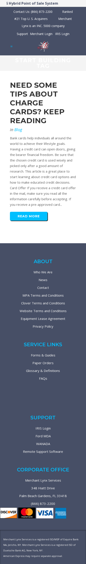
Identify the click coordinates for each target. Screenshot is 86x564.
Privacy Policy (43, 326)
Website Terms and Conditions (43, 311)
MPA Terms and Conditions (43, 295)
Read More (29, 216)
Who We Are (43, 272)
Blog (18, 129)
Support (22, 34)
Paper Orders (43, 363)
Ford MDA (43, 436)
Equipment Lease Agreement (43, 318)
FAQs (43, 378)
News (43, 280)
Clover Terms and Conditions (43, 303)
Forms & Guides (43, 355)
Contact (43, 287)
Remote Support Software (43, 451)
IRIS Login (62, 34)
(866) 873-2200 (43, 503)
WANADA (43, 443)
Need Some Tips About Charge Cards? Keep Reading (37, 103)
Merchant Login (41, 34)
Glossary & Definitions (43, 370)
